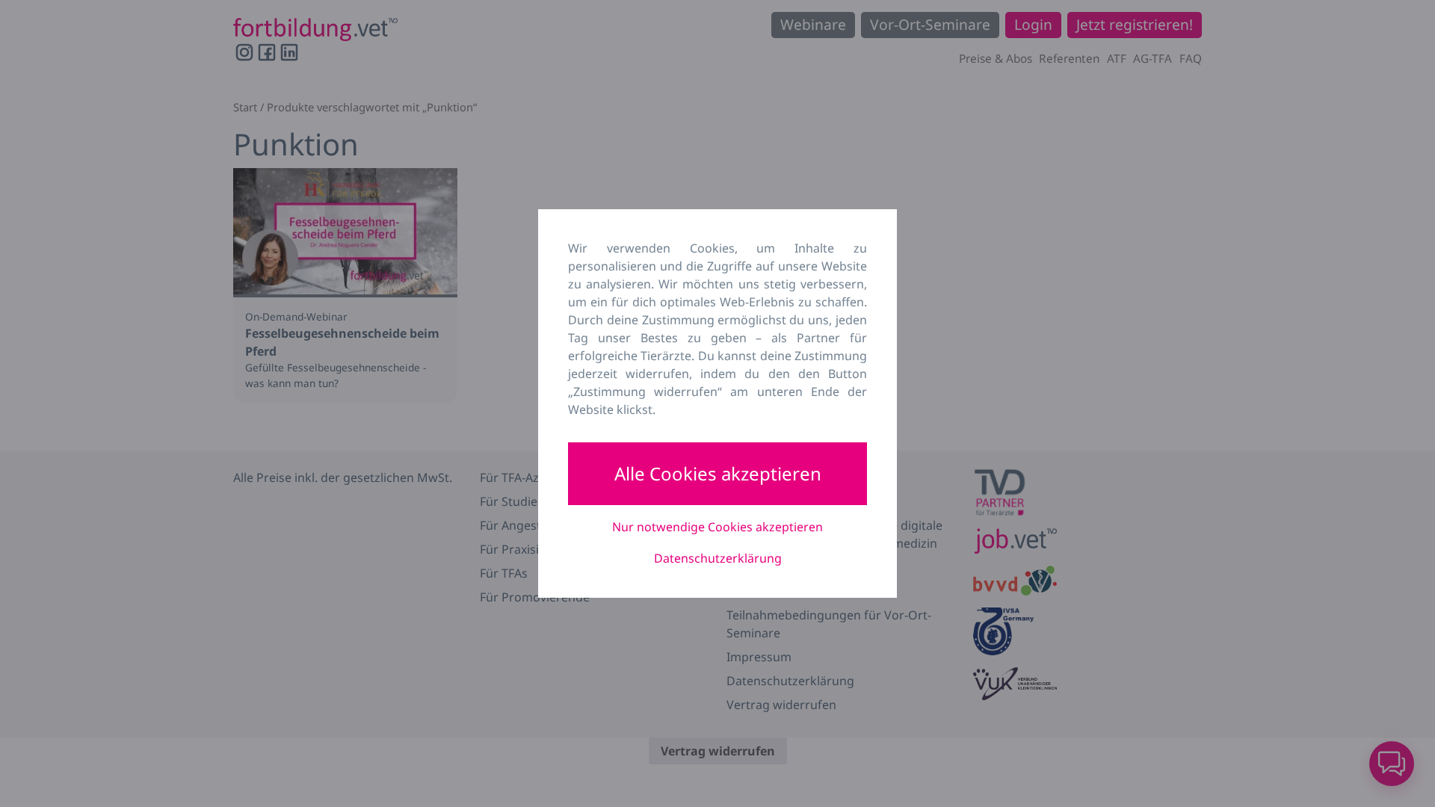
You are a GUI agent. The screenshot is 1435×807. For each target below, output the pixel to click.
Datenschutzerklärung (718, 558)
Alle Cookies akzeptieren (717, 473)
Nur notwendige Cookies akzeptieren (717, 527)
